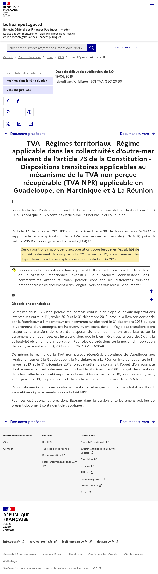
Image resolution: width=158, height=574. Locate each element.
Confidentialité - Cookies (103, 554)
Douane (85, 466)
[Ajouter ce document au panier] (19, 101)
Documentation (51, 455)
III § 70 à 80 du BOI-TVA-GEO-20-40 (77, 346)
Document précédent (27, 133)
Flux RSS (47, 442)
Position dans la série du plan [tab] (27, 81)
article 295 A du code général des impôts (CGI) (50, 241)
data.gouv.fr (106, 542)
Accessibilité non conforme (19, 554)
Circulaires (87, 459)
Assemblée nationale (93, 442)
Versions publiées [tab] (19, 90)
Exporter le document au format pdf (7, 101)
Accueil (8, 57)
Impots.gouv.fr (89, 485)
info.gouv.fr (12, 542)
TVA (50, 57)
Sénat (84, 492)
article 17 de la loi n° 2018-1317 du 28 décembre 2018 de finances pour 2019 (80, 231)
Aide (6, 442)
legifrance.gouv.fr (75, 542)
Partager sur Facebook (29, 112)
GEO (61, 57)
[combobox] (47, 48)
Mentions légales (52, 554)
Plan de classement (29, 57)
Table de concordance (55, 449)
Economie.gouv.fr (91, 479)
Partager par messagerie (31, 124)
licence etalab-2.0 (87, 568)
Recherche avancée (123, 46)
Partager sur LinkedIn (19, 124)
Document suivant (135, 133)
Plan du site (75, 554)
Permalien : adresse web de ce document (7, 112)
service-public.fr (41, 542)
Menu (152, 6)
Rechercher (91, 48)
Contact (8, 449)
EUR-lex (85, 472)
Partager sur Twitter (7, 124)
